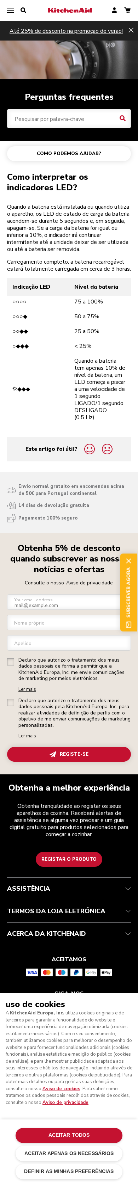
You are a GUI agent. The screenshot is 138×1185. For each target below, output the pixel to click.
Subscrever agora (128, 592)
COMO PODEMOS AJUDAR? (69, 154)
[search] (23, 10)
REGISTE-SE (74, 754)
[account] (114, 10)
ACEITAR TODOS (69, 1135)
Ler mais (27, 689)
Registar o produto (69, 859)
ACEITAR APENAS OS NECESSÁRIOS (69, 1153)
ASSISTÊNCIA (28, 888)
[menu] (10, 10)
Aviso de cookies (61, 1089)
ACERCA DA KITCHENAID (46, 933)
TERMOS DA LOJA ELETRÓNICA (56, 911)
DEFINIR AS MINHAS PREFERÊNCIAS (69, 1171)
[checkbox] (10, 661)
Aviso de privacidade (89, 582)
